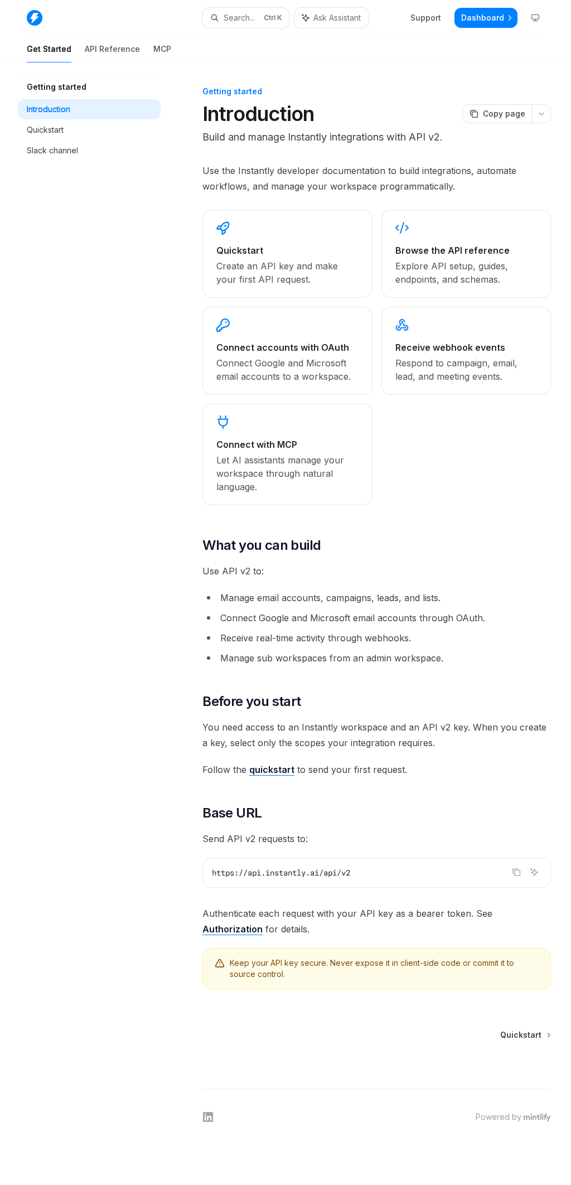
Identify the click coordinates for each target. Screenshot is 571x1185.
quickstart (271, 769)
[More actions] (541, 113)
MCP (162, 49)
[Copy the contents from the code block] (516, 872)
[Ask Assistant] (534, 872)
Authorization (232, 929)
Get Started (49, 49)
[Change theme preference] (535, 18)
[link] (287, 254)
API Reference (112, 49)
